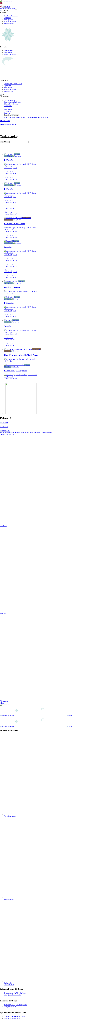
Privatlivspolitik (44, 117)
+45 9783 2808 (5, 121)
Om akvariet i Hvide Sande (13, 84)
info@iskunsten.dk (10, 1006)
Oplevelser (7, 18)
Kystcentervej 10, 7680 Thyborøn (15, 993)
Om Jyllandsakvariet (11, 16)
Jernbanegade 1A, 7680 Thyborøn (15, 1005)
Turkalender (8, 106)
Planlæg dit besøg (10, 21)
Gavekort (7, 113)
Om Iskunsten (8, 50)
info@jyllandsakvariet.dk (8, 124)
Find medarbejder (10, 117)
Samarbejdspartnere (32, 117)
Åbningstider (8, 20)
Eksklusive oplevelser (11, 104)
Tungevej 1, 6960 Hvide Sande (14, 1016)
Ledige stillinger (21, 117)
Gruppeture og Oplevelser (12, 102)
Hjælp (2, 703)
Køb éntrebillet (9, 23)
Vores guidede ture (10, 100)
